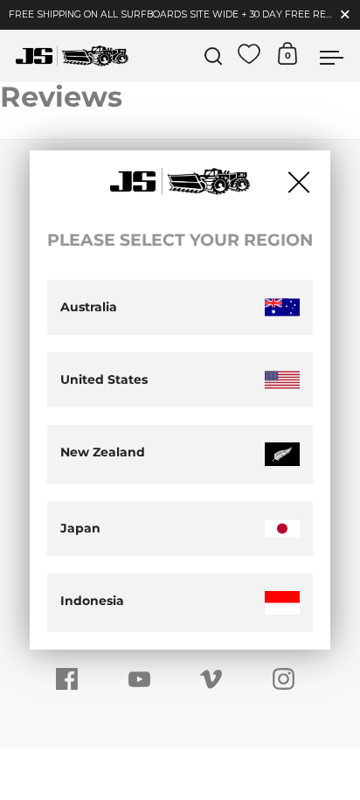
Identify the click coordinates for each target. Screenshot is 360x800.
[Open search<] (213, 56)
